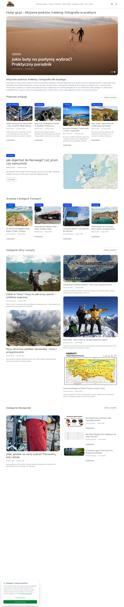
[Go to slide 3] (114, 72)
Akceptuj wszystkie (20, 602)
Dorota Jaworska (68, 133)
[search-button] (112, 4)
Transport (51, 4)
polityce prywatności (26, 593)
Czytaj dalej (11, 179)
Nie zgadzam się (20, 597)
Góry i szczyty (89, 4)
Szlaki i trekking (66, 4)
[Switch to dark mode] (116, 4)
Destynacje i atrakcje (78, 4)
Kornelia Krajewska (17, 69)
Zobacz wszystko (110, 97)
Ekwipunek (58, 4)
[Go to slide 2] (112, 71)
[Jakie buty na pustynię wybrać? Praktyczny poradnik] (62, 45)
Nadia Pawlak (10, 128)
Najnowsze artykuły (41, 4)
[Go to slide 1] (111, 71)
